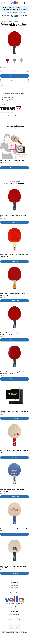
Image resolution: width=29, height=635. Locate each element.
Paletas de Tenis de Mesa (13, 14)
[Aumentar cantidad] (27, 71)
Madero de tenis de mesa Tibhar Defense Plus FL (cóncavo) (13, 490)
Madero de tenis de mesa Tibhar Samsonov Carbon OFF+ (13, 567)
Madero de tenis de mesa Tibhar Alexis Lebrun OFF (14, 451)
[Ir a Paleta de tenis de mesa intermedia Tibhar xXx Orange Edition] (14, 278)
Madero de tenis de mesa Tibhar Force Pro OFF (14, 529)
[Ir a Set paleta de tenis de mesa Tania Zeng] (14, 145)
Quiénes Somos (14, 585)
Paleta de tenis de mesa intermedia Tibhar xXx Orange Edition (14, 294)
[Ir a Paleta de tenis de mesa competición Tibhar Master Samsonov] (14, 200)
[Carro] (27, 3)
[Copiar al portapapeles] (15, 115)
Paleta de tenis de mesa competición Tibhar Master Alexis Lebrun (13, 372)
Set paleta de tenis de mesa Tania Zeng (12, 160)
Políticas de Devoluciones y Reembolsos (14, 618)
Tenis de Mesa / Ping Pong (19, 12)
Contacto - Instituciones (14, 587)
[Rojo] (1, 415)
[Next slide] (27, 60)
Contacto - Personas (14, 589)
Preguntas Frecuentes (14, 590)
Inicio (4, 12)
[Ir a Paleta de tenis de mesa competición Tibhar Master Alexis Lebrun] (14, 356)
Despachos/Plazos (14, 592)
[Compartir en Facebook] (1, 115)
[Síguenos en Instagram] (16, 607)
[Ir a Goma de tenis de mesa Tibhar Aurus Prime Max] (14, 395)
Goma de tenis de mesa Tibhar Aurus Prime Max (14, 411)
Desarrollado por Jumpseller (21, 632)
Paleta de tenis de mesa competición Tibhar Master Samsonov (13, 216)
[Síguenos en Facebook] (18, 607)
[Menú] (2, 3)
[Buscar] (4, 3)
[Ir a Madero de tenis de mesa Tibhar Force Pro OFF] (14, 513)
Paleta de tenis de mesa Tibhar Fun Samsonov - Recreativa (14, 255)
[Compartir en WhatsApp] (8, 115)
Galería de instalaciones (14, 614)
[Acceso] (25, 3)
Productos (9, 12)
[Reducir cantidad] (1, 71)
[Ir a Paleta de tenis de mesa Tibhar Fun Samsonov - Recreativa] (14, 239)
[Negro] (2, 415)
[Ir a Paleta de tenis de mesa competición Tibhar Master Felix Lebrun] (14, 317)
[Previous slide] (1, 60)
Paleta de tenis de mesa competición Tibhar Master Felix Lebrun (13, 333)
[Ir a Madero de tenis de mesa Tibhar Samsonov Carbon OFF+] (14, 551)
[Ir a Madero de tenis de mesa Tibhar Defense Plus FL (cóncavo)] (14, 474)
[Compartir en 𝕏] (5, 115)
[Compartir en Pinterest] (12, 115)
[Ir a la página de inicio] (14, 3)
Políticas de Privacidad (14, 619)
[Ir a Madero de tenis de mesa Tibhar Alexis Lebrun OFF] (14, 435)
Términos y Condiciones (14, 616)
